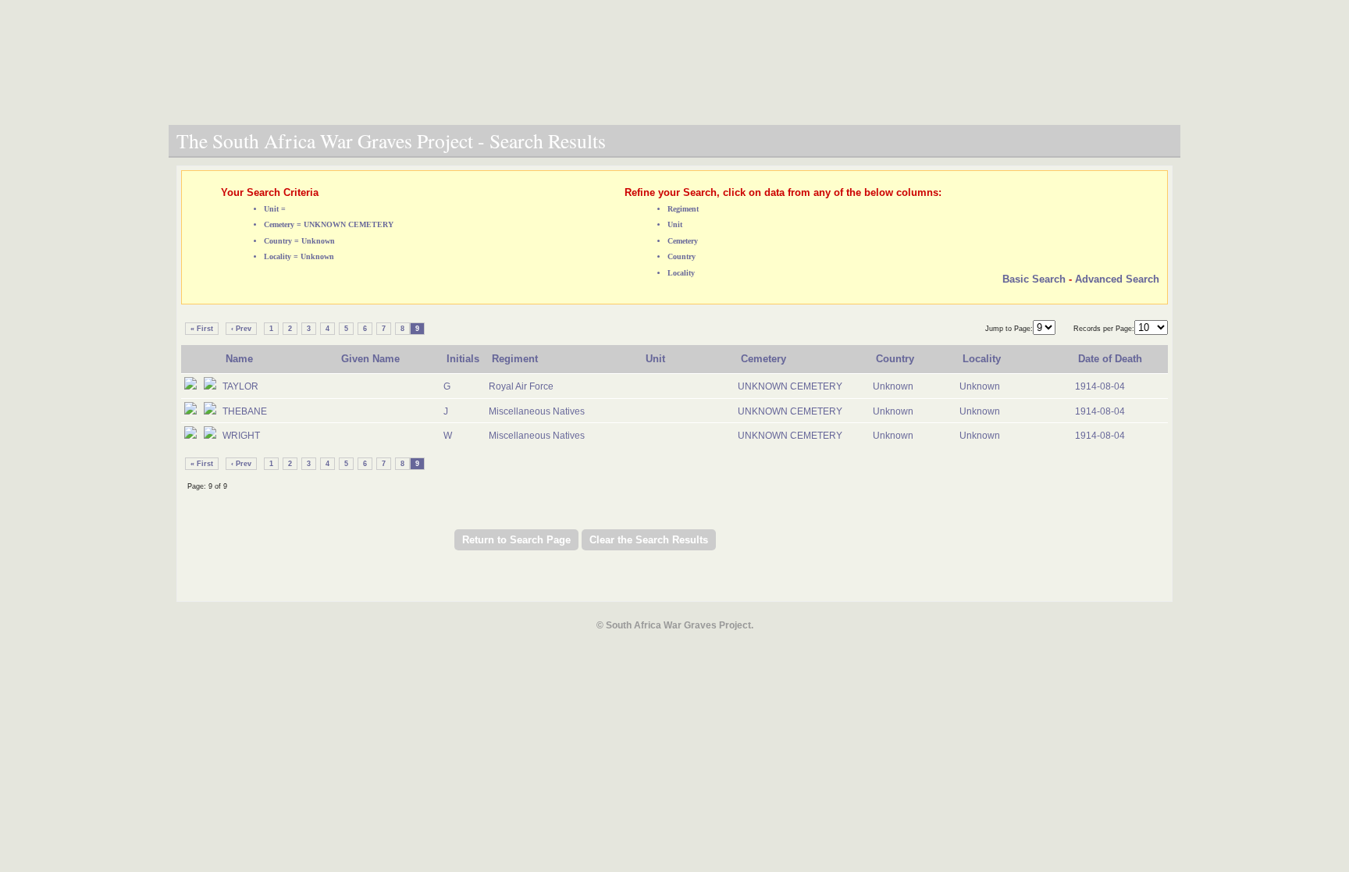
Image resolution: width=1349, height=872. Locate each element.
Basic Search (1034, 279)
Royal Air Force (521, 386)
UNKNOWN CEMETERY (790, 386)
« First (201, 329)
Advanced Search (1117, 279)
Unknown (893, 386)
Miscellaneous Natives (537, 411)
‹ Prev (241, 329)
